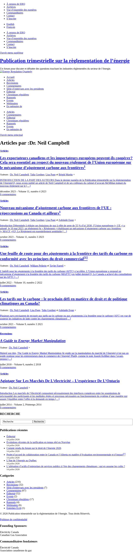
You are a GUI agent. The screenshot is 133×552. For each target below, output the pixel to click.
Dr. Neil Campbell (19, 174)
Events (9, 100)
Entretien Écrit (13, 508)
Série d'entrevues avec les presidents (24, 487)
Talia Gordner (37, 174)
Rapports (11, 97)
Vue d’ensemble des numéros (21, 9)
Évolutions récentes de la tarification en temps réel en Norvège (38, 442)
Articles (10, 80)
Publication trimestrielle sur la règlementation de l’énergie (65, 61)
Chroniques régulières (17, 94)
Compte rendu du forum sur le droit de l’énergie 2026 (33, 448)
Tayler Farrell (56, 265)
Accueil (10, 77)
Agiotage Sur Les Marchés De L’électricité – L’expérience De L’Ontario (60, 381)
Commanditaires (14, 12)
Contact (10, 15)
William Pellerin (38, 265)
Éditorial (10, 91)
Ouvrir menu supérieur (11, 52)
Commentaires (13, 85)
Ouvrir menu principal (11, 135)
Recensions (12, 83)
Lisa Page (51, 174)
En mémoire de (14, 106)
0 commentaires (8, 194)
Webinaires (12, 103)
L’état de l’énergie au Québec (21, 460)
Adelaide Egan (66, 220)
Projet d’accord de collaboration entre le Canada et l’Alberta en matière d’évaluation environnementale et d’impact (64, 454)
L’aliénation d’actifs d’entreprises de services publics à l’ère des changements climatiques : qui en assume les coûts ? (65, 466)
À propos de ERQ (15, 4)
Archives (11, 7)
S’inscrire (11, 18)
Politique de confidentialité (13, 519)
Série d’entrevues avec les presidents (25, 88)
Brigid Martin (66, 174)
